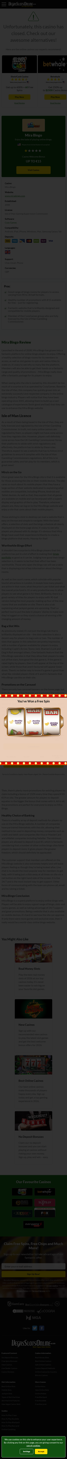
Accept (41, 1451)
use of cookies (33, 1445)
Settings (26, 1451)
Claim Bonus (33, 752)
